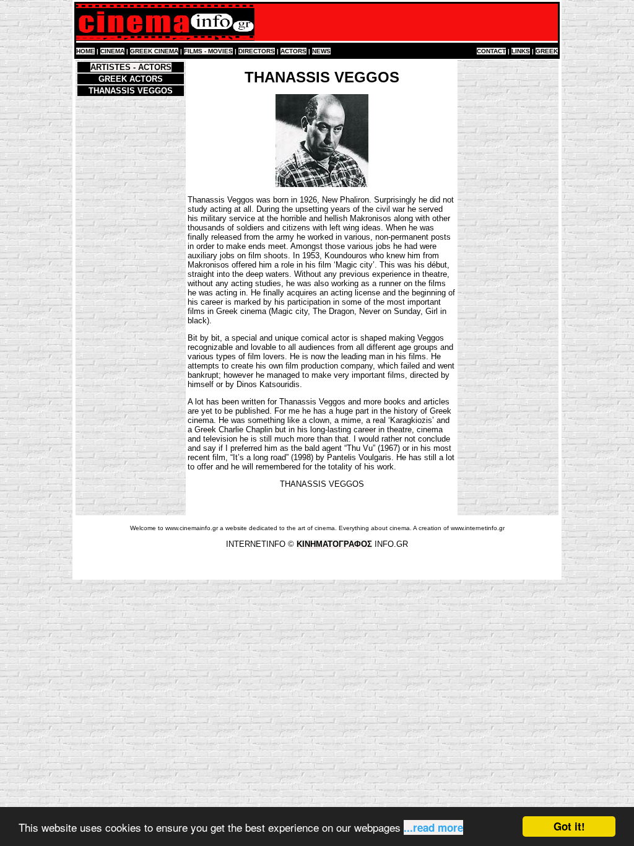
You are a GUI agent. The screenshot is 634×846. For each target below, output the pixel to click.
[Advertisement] (508, 246)
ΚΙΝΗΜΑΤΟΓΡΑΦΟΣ (334, 544)
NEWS (321, 51)
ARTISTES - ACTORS (131, 67)
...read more (433, 827)
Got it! (569, 826)
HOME (85, 51)
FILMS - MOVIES (208, 51)
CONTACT (491, 51)
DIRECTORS (256, 51)
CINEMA (112, 51)
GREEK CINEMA (154, 51)
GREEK (547, 51)
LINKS (520, 51)
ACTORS (293, 51)
